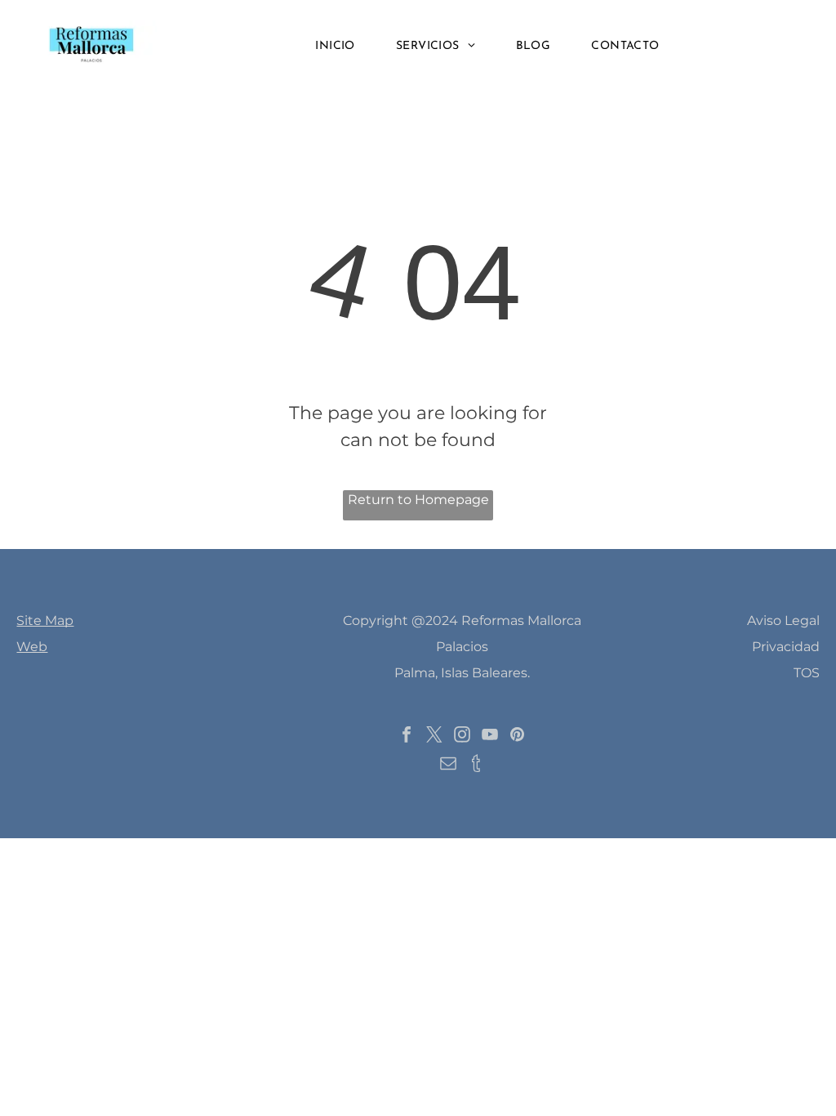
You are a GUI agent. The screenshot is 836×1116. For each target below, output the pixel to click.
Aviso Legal (783, 620)
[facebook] (406, 736)
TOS (807, 673)
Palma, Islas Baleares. (462, 673)
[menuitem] (335, 46)
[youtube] (490, 736)
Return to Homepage (418, 499)
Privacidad (786, 646)
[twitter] (434, 736)
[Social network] (476, 765)
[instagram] (462, 736)
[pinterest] (517, 736)
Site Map (44, 620)
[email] (448, 765)
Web (31, 646)
